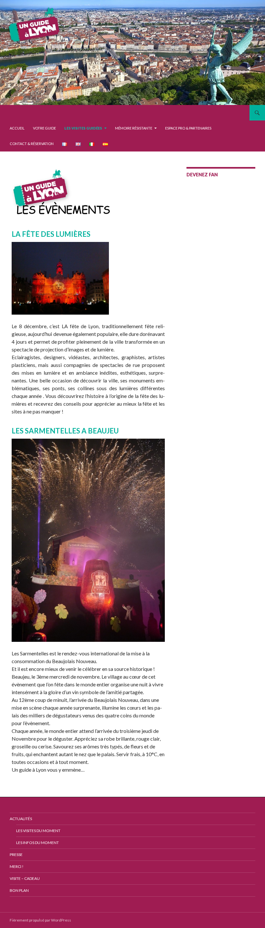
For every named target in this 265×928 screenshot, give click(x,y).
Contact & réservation (32, 143)
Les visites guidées (83, 128)
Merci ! (17, 866)
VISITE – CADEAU (25, 878)
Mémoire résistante (133, 128)
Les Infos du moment (37, 842)
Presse (16, 854)
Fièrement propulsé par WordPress (40, 920)
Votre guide (44, 128)
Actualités (21, 818)
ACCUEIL (17, 128)
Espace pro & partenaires (188, 128)
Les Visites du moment (38, 830)
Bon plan (19, 890)
